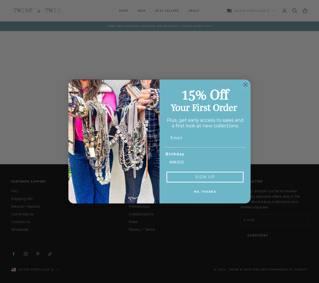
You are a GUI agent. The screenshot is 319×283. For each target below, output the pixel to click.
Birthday (175, 154)
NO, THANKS (205, 191)
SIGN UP (205, 177)
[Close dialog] (245, 84)
